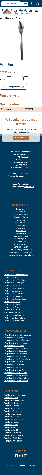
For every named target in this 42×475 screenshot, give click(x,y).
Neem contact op (21, 138)
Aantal (2, 79)
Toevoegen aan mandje (15, 87)
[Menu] (36, 11)
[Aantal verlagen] (9, 78)
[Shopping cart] (38, 3)
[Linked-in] (25, 455)
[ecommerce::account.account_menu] (32, 4)
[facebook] (16, 455)
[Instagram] (21, 455)
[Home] (1, 18)
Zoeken (24, 4)
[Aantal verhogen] (25, 78)
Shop (7, 18)
